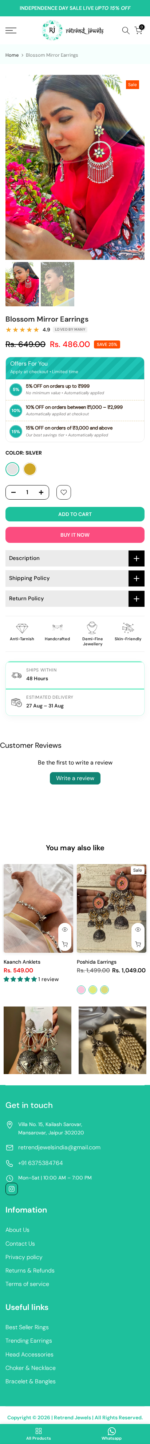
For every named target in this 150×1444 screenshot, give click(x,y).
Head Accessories (29, 1354)
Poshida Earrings (97, 962)
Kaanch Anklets (22, 962)
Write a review (75, 778)
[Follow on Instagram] (11, 1189)
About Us (17, 1230)
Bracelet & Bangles (30, 1381)
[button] (21, 979)
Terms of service (27, 1284)
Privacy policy (24, 1257)
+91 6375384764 (40, 1163)
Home (12, 55)
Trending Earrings (28, 1340)
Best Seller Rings (27, 1327)
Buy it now (75, 535)
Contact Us (20, 1243)
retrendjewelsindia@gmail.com (59, 1147)
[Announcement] (75, 8)
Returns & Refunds (30, 1270)
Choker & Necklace (30, 1368)
